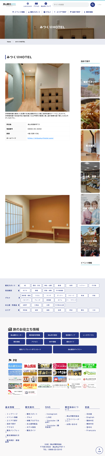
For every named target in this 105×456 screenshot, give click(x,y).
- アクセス (9, 427)
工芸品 (36, 305)
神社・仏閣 (48, 285)
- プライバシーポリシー (72, 420)
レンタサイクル (88, 335)
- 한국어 (88, 427)
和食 (82, 295)
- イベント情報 (11, 417)
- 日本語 (88, 414)
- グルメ (28, 417)
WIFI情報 (52, 341)
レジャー (82, 285)
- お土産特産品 (31, 424)
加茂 (59, 310)
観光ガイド (70, 341)
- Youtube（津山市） (52, 421)
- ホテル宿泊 (30, 427)
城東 (36, 310)
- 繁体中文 (89, 424)
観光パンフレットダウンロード (30, 349)
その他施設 (59, 290)
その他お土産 (59, 305)
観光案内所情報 (34, 335)
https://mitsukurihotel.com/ (41, 138)
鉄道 (59, 285)
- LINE (48, 417)
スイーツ (71, 295)
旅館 (36, 290)
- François (90, 430)
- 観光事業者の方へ (12, 436)
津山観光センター (16, 335)
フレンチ (37, 300)
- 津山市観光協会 (72, 416)
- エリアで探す (11, 420)
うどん (37, 295)
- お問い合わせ (71, 424)
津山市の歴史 (52, 335)
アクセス (34, 341)
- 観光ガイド (30, 430)
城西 (48, 310)
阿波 (71, 310)
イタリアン (26, 300)
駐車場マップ (70, 335)
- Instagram (51, 414)
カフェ (60, 300)
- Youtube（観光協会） (52, 426)
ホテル (25, 290)
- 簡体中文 (89, 420)
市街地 (25, 310)
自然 (71, 285)
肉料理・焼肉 (26, 295)
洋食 (93, 295)
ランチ (49, 295)
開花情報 (17, 341)
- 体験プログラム (32, 420)
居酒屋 (49, 300)
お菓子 (25, 305)
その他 (94, 285)
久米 (94, 310)
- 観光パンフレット (12, 431)
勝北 (82, 310)
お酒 (48, 305)
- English (89, 417)
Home (9, 42)
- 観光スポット (31, 414)
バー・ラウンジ (71, 300)
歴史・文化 (36, 285)
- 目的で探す (10, 424)
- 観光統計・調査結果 (12, 441)
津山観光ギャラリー (75, 349)
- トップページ (11, 414)
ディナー (60, 295)
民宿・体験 (48, 290)
